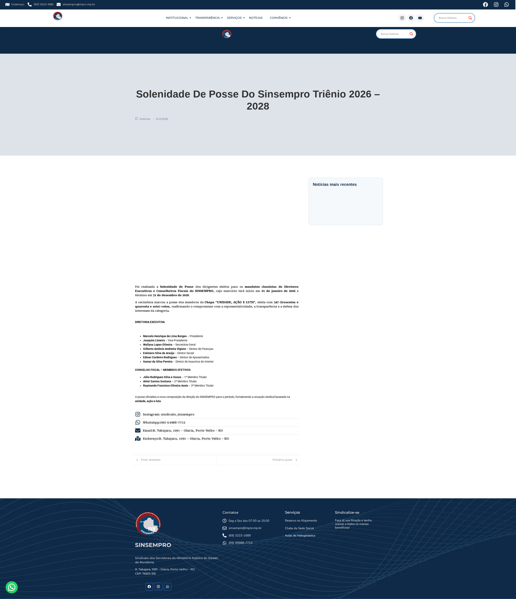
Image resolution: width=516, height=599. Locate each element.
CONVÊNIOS (279, 18)
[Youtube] (420, 18)
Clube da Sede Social (299, 528)
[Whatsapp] (167, 586)
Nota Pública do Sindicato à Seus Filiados (327, 205)
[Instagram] (402, 18)
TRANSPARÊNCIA (207, 18)
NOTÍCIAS (256, 18)
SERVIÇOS (234, 18)
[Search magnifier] (470, 18)
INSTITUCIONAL (177, 18)
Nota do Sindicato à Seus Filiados (339, 202)
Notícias (144, 118)
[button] (12, 587)
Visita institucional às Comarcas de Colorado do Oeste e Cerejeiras (369, 208)
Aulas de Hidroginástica (300, 535)
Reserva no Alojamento (301, 521)
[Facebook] (411, 18)
